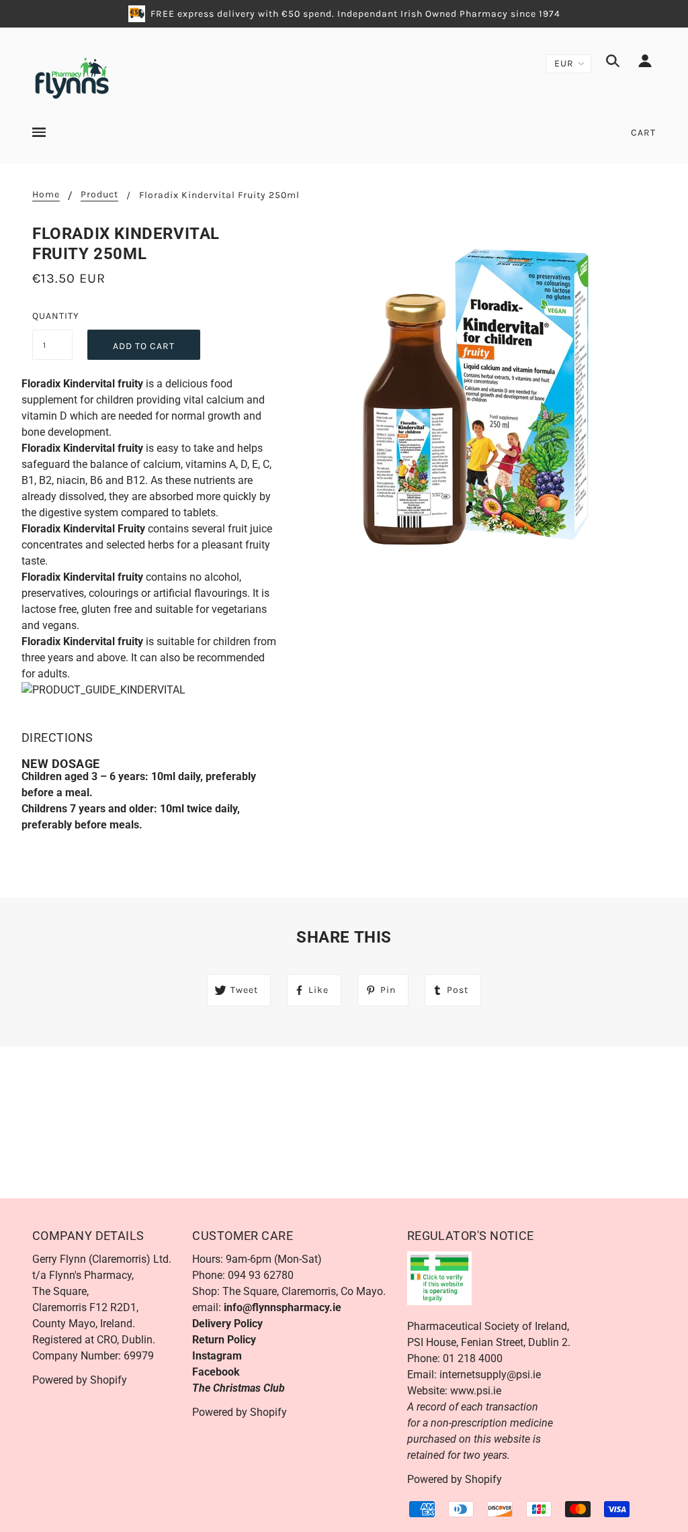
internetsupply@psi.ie (490, 1374)
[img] (613, 63)
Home (46, 195)
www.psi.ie (475, 1390)
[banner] (71, 76)
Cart (643, 132)
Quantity (52, 316)
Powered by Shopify (79, 1380)
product (99, 195)
